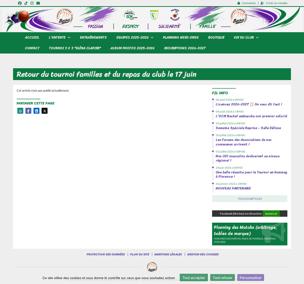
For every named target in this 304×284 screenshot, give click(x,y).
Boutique (216, 38)
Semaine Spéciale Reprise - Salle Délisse (248, 128)
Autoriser (271, 213)
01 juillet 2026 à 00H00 (230, 151)
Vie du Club (244, 38)
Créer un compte (276, 3)
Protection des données (106, 254)
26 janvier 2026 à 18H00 (231, 183)
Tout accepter (193, 277)
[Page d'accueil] (152, 267)
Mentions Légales (168, 254)
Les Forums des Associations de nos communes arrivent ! (243, 142)
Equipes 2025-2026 (133, 38)
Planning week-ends (181, 38)
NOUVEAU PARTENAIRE (233, 188)
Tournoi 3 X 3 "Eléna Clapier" (75, 48)
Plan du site (139, 254)
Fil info (220, 92)
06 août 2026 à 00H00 (229, 99)
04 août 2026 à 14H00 (229, 111)
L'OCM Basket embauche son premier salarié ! (252, 116)
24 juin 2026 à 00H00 (229, 167)
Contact (32, 48)
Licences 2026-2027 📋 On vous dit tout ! (249, 104)
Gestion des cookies (203, 254)
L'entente (57, 38)
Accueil (32, 38)
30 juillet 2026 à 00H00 (230, 123)
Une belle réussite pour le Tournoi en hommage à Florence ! (252, 174)
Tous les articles (250, 198)
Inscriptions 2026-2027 (184, 48)
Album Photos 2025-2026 (132, 48)
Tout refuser (223, 277)
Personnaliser (251, 277)
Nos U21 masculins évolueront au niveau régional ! (248, 158)
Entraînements (93, 38)
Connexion (249, 3)
